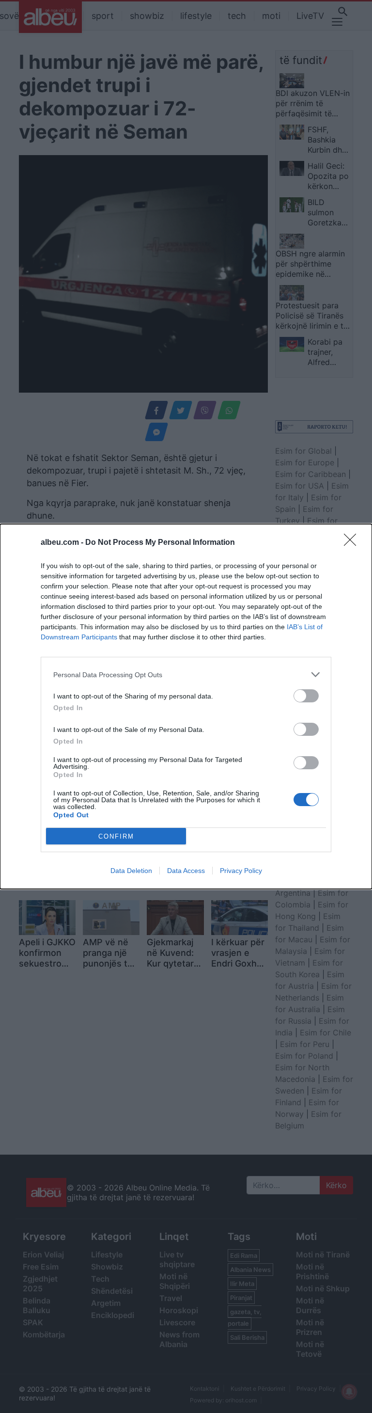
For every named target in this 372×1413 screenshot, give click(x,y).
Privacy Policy (241, 870)
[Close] (353, 543)
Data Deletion (131, 870)
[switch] (306, 695)
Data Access (186, 870)
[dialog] (186, 706)
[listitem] (186, 674)
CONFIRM (116, 836)
